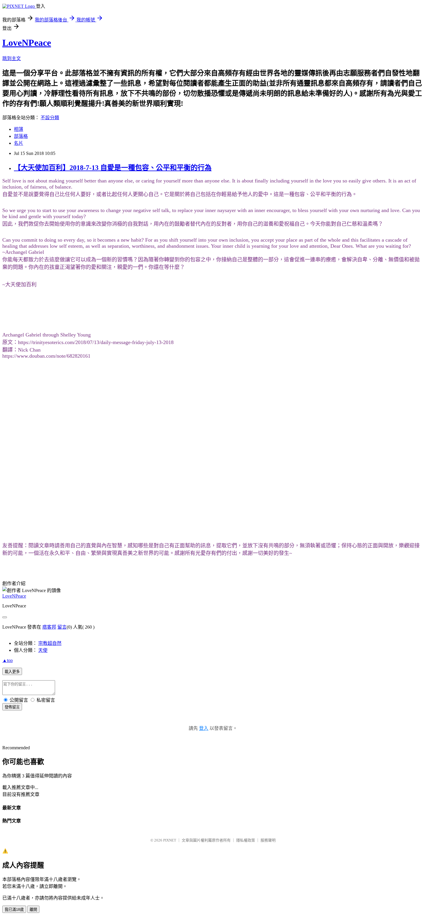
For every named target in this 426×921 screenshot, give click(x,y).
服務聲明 (268, 840)
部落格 (21, 136)
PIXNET (169, 840)
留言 (62, 627)
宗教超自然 (49, 643)
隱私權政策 (245, 840)
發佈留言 (12, 707)
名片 (18, 143)
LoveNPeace (26, 42)
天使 (43, 650)
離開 (33, 909)
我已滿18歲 (14, 909)
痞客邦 (49, 627)
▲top (7, 660)
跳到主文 (11, 58)
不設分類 (50, 117)
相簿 (18, 129)
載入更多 (12, 672)
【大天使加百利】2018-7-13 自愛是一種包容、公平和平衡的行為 (113, 167)
